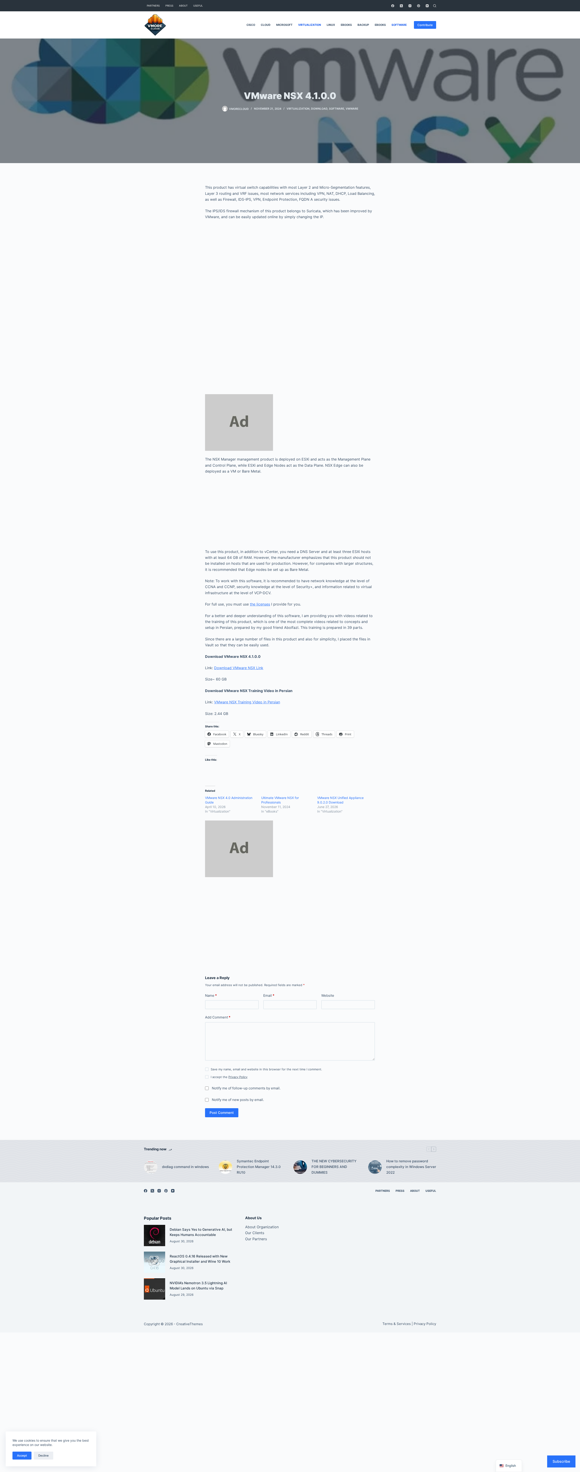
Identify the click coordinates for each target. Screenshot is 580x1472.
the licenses (260, 604)
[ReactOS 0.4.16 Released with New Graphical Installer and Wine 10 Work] (154, 1262)
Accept (22, 1455)
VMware (352, 108)
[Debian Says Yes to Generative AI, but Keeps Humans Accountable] (154, 1235)
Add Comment (217, 1017)
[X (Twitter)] (401, 5)
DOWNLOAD (319, 108)
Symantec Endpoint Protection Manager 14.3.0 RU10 (259, 1167)
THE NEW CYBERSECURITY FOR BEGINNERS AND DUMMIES (334, 1167)
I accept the (229, 1077)
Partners (153, 5)
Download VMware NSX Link (238, 668)
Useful (198, 5)
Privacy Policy (237, 1077)
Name (211, 995)
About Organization (262, 1227)
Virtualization (309, 25)
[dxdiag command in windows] (150, 1167)
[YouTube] (427, 5)
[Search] (434, 5)
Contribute (425, 25)
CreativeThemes (189, 1324)
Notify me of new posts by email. (238, 1100)
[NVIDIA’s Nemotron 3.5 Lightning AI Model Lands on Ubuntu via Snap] (154, 1289)
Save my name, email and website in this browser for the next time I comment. (266, 1069)
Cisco (250, 25)
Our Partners (256, 1239)
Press (169, 5)
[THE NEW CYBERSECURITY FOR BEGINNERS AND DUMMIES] (300, 1167)
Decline (43, 1455)
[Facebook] (392, 5)
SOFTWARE (399, 25)
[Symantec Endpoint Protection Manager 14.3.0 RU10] (225, 1167)
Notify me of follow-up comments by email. (246, 1088)
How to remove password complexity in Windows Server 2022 (411, 1167)
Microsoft (284, 25)
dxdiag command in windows (185, 1167)
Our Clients (254, 1233)
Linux (331, 25)
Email (268, 995)
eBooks (346, 25)
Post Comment (222, 1112)
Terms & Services (396, 1324)
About (183, 5)
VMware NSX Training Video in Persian (247, 702)
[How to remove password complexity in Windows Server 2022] (375, 1167)
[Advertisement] (290, 276)
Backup (363, 25)
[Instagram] (409, 5)
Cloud (266, 25)
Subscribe (561, 1461)
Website (327, 995)
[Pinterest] (418, 5)
